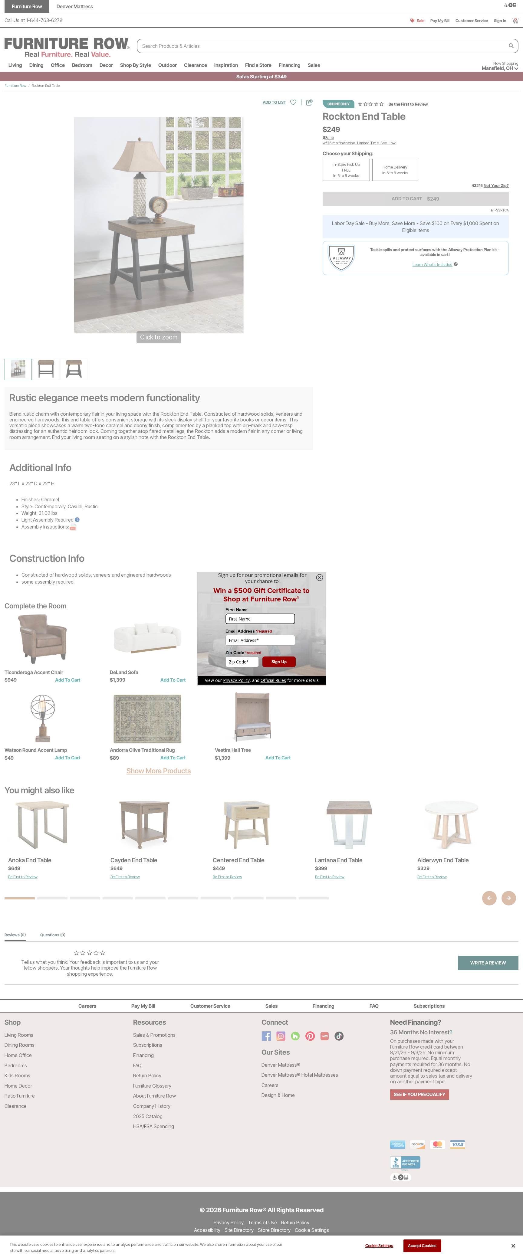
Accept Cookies (422, 1245)
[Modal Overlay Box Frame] (261, 629)
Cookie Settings (379, 1245)
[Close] (513, 1245)
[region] (261, 1246)
